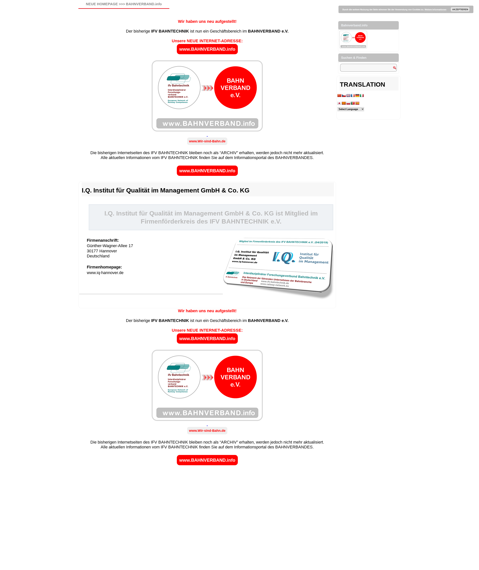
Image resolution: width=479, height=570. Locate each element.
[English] (348, 95)
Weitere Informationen (435, 9)
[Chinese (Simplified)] (339, 95)
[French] (353, 95)
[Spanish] (357, 103)
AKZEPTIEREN (460, 9)
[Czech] (344, 95)
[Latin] (344, 103)
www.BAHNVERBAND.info (207, 49)
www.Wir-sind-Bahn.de (207, 141)
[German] (357, 95)
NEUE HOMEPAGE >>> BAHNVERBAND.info (124, 4)
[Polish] (348, 103)
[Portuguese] (353, 103)
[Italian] (362, 95)
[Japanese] (339, 103)
